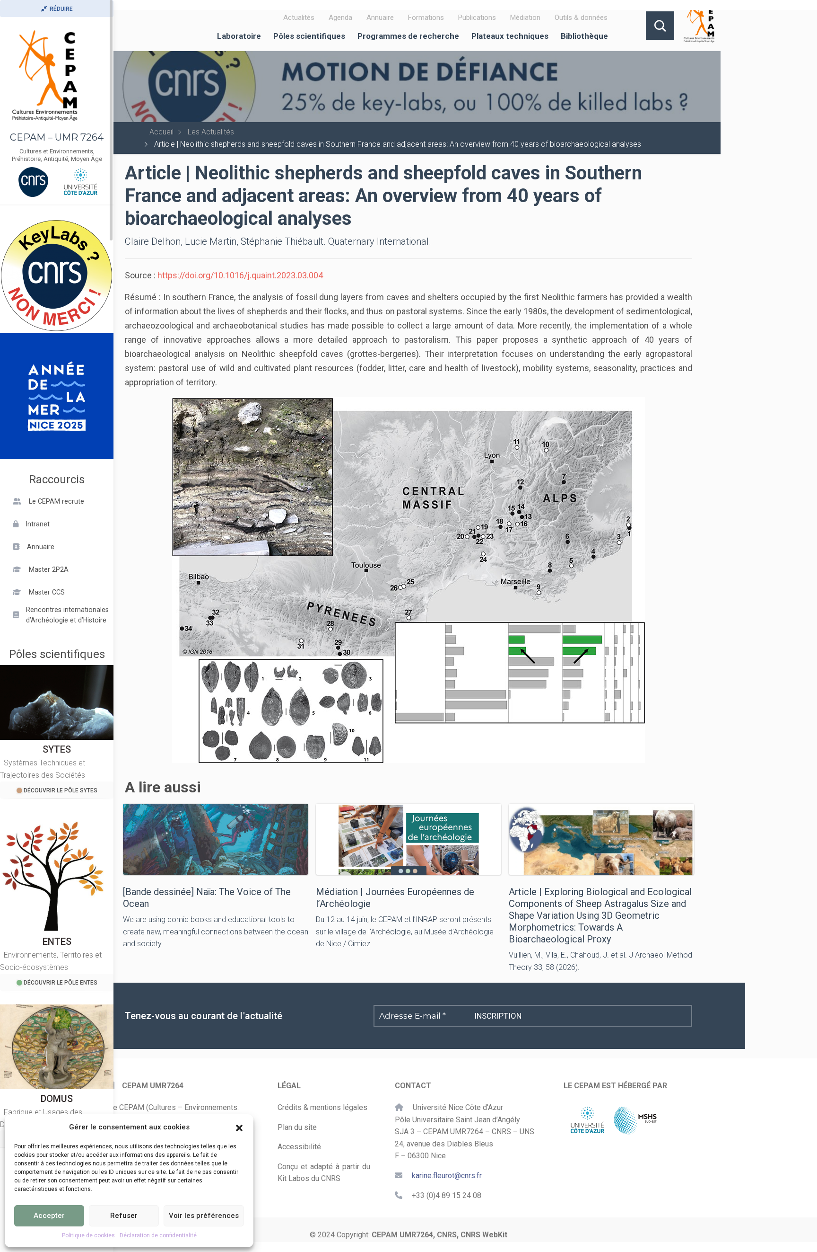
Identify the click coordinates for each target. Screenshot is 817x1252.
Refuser (124, 1215)
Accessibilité (299, 1146)
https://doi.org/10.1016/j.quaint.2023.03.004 (240, 275)
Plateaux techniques (509, 36)
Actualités (298, 17)
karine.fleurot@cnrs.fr (447, 1175)
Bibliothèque (584, 36)
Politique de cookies (88, 1235)
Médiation (525, 17)
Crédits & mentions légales (322, 1107)
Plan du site (297, 1127)
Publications (477, 17)
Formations (426, 17)
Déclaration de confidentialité (158, 1235)
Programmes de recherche (408, 36)
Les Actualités (211, 131)
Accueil (161, 131)
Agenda (340, 17)
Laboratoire (239, 36)
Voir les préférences (204, 1215)
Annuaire (380, 17)
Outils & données (581, 17)
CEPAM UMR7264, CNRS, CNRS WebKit (439, 1234)
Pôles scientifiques (309, 36)
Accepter (49, 1215)
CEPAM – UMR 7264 (57, 137)
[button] (239, 1127)
